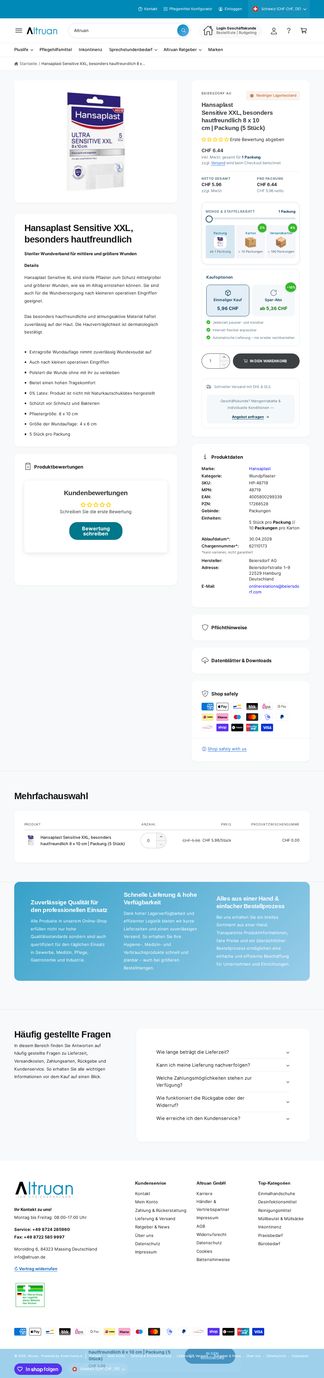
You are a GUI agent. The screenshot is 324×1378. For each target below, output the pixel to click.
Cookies (204, 1251)
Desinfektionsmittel (277, 1201)
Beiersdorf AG (217, 93)
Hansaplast (260, 468)
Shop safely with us (227, 748)
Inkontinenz (269, 1226)
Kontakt (150, 9)
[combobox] (129, 30)
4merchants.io (71, 1356)
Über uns (144, 1235)
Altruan (33, 1356)
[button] (18, 30)
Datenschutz (147, 1243)
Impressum (146, 1251)
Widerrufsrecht (211, 1234)
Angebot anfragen (248, 417)
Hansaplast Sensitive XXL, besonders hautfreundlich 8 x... (93, 63)
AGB (200, 1226)
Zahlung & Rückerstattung (160, 1210)
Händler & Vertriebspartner (212, 1205)
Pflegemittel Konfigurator (190, 9)
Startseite (28, 63)
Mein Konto (146, 1201)
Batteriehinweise (213, 1259)
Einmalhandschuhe (276, 1193)
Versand (218, 162)
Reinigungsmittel (274, 1210)
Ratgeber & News (152, 1226)
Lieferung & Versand (155, 1218)
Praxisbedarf (270, 1235)
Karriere (204, 1193)
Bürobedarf (269, 1243)
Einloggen (233, 9)
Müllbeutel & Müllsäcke (281, 1218)
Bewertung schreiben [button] (96, 531)
